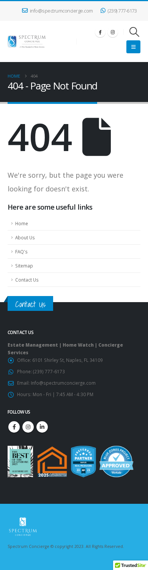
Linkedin (42, 427)
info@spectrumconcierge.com (61, 11)
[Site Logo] (27, 41)
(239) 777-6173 (122, 11)
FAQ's (21, 251)
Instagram (28, 427)
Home (21, 223)
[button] (134, 32)
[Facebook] (100, 32)
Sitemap (24, 266)
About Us (25, 237)
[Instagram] (112, 32)
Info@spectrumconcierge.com (63, 383)
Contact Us (27, 280)
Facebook (14, 427)
